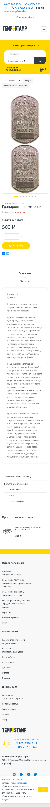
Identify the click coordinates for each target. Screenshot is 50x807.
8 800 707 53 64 (13, 4)
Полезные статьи (10, 703)
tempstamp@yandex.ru (16, 11)
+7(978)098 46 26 (24, 7)
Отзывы (25, 281)
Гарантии (6, 612)
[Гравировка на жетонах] (25, 119)
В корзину (18, 245)
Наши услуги (7, 662)
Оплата (5, 672)
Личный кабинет (26, 17)
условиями (22, 783)
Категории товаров (24, 45)
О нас (4, 622)
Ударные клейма (16, 501)
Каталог (11, 80)
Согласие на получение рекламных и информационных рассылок (16, 583)
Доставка (6, 667)
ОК (43, 789)
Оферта (5, 719)
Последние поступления (13, 68)
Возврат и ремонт (10, 617)
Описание (25, 273)
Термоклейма (15, 489)
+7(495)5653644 (25, 742)
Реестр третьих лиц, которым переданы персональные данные (16, 603)
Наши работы (8, 657)
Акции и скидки (9, 709)
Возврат (6, 678)
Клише (12, 495)
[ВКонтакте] (3, 253)
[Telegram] (7, 253)
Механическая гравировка (13, 203)
